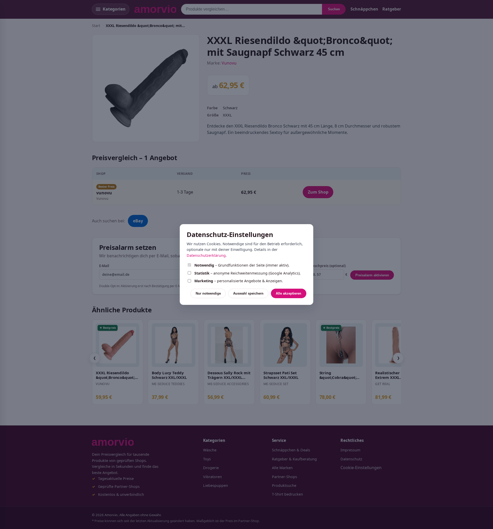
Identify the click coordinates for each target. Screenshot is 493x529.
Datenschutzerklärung (206, 255)
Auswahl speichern (248, 293)
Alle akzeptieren (288, 293)
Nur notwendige (208, 293)
